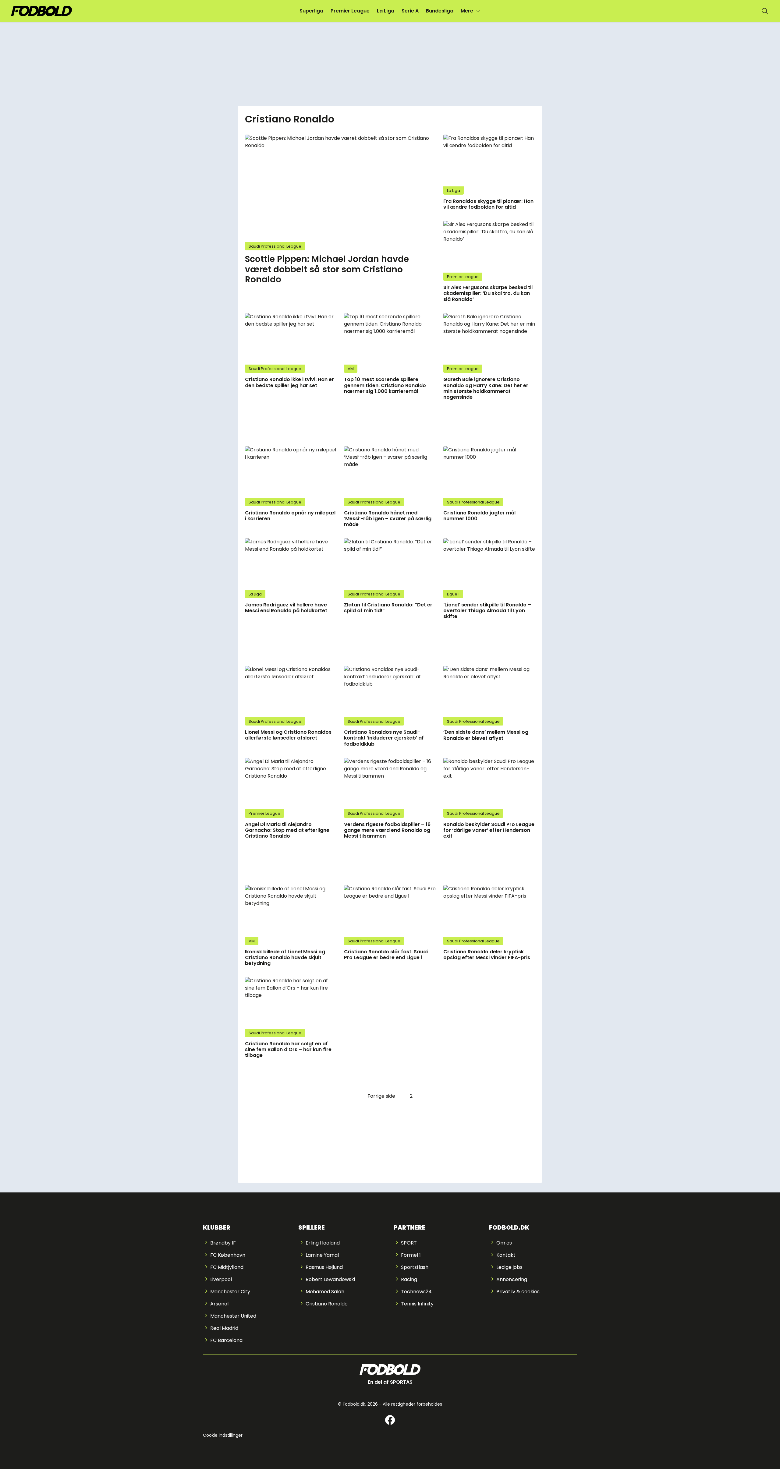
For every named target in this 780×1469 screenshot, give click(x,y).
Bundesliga (439, 10)
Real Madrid (224, 1328)
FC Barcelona (226, 1340)
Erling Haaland (323, 1242)
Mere (467, 10)
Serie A (410, 10)
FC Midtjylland (226, 1267)
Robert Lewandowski (330, 1279)
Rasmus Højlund (324, 1267)
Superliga (311, 10)
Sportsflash (414, 1267)
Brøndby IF (223, 1242)
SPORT (409, 1242)
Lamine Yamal (322, 1255)
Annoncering (511, 1279)
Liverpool (221, 1279)
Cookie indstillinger (223, 1435)
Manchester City (230, 1291)
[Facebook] (390, 1420)
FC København (227, 1255)
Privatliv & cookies (518, 1291)
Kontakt (506, 1255)
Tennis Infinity (417, 1303)
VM (351, 368)
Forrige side (381, 1096)
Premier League (350, 10)
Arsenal (219, 1303)
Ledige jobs (509, 1267)
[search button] (764, 11)
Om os (504, 1242)
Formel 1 (411, 1255)
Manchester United (233, 1315)
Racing (409, 1279)
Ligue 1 (453, 594)
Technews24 (416, 1291)
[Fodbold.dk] (41, 11)
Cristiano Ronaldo (327, 1303)
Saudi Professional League (275, 246)
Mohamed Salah (325, 1291)
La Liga (385, 10)
